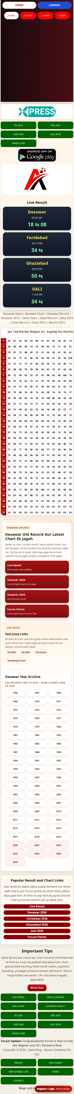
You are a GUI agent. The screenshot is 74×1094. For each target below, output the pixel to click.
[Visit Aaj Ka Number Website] (37, 179)
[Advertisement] (37, 61)
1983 (58, 735)
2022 (58, 845)
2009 (37, 811)
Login (62, 15)
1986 (58, 743)
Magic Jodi (18, 143)
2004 (58, 794)
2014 (15, 828)
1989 (58, 752)
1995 (58, 769)
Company (54, 5)
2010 (58, 811)
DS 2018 (11, 652)
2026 (15, 862)
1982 (37, 735)
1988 (37, 752)
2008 (15, 811)
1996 (15, 777)
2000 (37, 785)
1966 (15, 692)
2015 (37, 828)
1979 (37, 726)
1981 (15, 735)
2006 (37, 802)
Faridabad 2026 (37, 918)
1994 (37, 769)
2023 (15, 853)
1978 (15, 726)
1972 (15, 709)
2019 (58, 836)
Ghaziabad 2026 (37, 924)
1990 (15, 760)
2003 (37, 794)
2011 (15, 819)
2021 (37, 845)
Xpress (19, 5)
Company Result (55, 1006)
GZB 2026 (18, 134)
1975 (15, 718)
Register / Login (53, 1088)
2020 (15, 845)
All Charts (41, 652)
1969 (15, 701)
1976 (37, 718)
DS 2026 (18, 125)
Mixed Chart (37, 988)
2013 (58, 819)
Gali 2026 (37, 931)
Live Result (37, 906)
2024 (37, 853)
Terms (55, 1071)
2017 (15, 836)
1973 (37, 709)
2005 (15, 802)
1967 (37, 692)
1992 (58, 760)
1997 (37, 777)
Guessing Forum (16, 660)
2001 (58, 785)
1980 (58, 726)
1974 (58, 709)
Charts (45, 15)
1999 (15, 785)
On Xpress (18, 997)
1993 (15, 769)
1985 (37, 743)
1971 (58, 701)
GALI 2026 (55, 134)
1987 (15, 752)
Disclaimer (55, 1062)
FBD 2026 (55, 125)
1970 (37, 701)
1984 (15, 743)
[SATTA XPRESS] (37, 111)
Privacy (18, 1062)
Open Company (55, 997)
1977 (58, 718)
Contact (18, 1080)
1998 (58, 777)
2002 (15, 794)
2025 (58, 853)
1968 (58, 692)
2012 (37, 819)
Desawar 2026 (37, 912)
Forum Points (37, 937)
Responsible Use (18, 1071)
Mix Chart (18, 1006)
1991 (37, 760)
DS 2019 (26, 652)
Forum (28, 15)
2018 (37, 836)
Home (11, 15)
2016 (58, 828)
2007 (58, 802)
